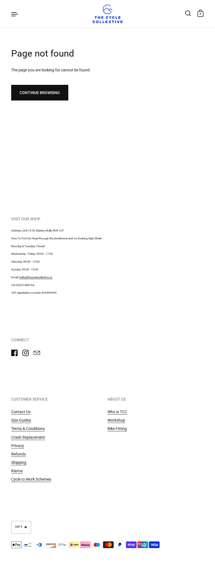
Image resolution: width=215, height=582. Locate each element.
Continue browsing (40, 92)
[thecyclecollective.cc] (107, 14)
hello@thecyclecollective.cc (35, 277)
